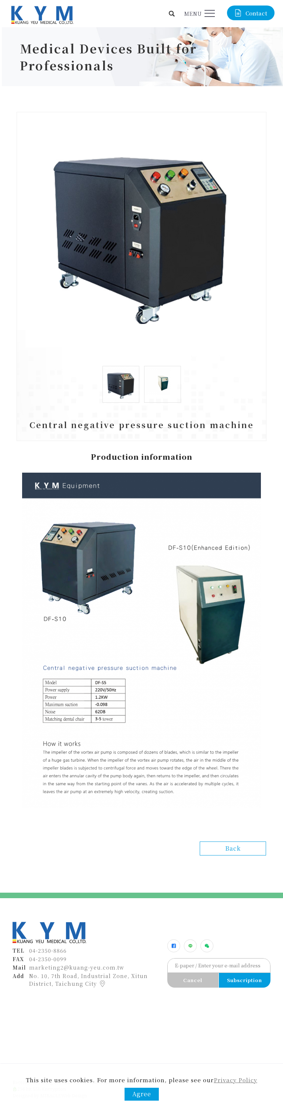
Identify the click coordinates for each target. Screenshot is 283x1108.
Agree (141, 1094)
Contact (256, 13)
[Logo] (41, 14)
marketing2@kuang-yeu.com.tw (76, 967)
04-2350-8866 (48, 950)
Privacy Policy (235, 1080)
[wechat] (206, 945)
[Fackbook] (173, 945)
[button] (172, 13)
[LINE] (190, 945)
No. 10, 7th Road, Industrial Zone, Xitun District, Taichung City (88, 979)
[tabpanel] (141, 56)
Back (233, 848)
